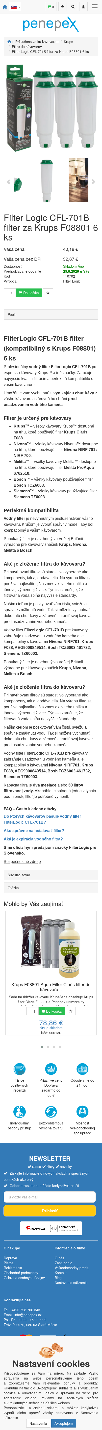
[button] (42, 1047)
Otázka (13, 887)
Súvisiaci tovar (19, 874)
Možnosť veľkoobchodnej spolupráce (82, 1127)
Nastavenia (38, 1423)
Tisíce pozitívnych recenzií (19, 1085)
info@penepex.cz (28, 1314)
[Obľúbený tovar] (62, 6)
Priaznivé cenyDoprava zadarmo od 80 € (51, 1087)
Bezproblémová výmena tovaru (51, 1125)
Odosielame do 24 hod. (82, 1083)
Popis (12, 314)
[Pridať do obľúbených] (48, 292)
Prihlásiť (49, 1211)
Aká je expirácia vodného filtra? (33, 839)
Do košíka (30, 292)
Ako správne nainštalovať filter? (34, 831)
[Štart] (9, 41)
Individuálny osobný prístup (19, 1125)
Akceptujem (63, 1423)
